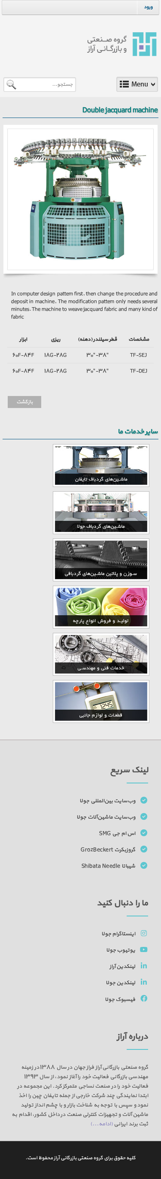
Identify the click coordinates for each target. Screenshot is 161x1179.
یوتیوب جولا (121, 950)
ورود (148, 7)
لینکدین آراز (122, 966)
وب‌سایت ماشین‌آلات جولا (105, 817)
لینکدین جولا (121, 983)
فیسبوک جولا (120, 999)
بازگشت (24, 402)
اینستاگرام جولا (118, 934)
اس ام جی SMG (117, 833)
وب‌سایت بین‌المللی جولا (107, 801)
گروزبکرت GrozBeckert (108, 850)
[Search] (12, 84)
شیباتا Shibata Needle (109, 866)
